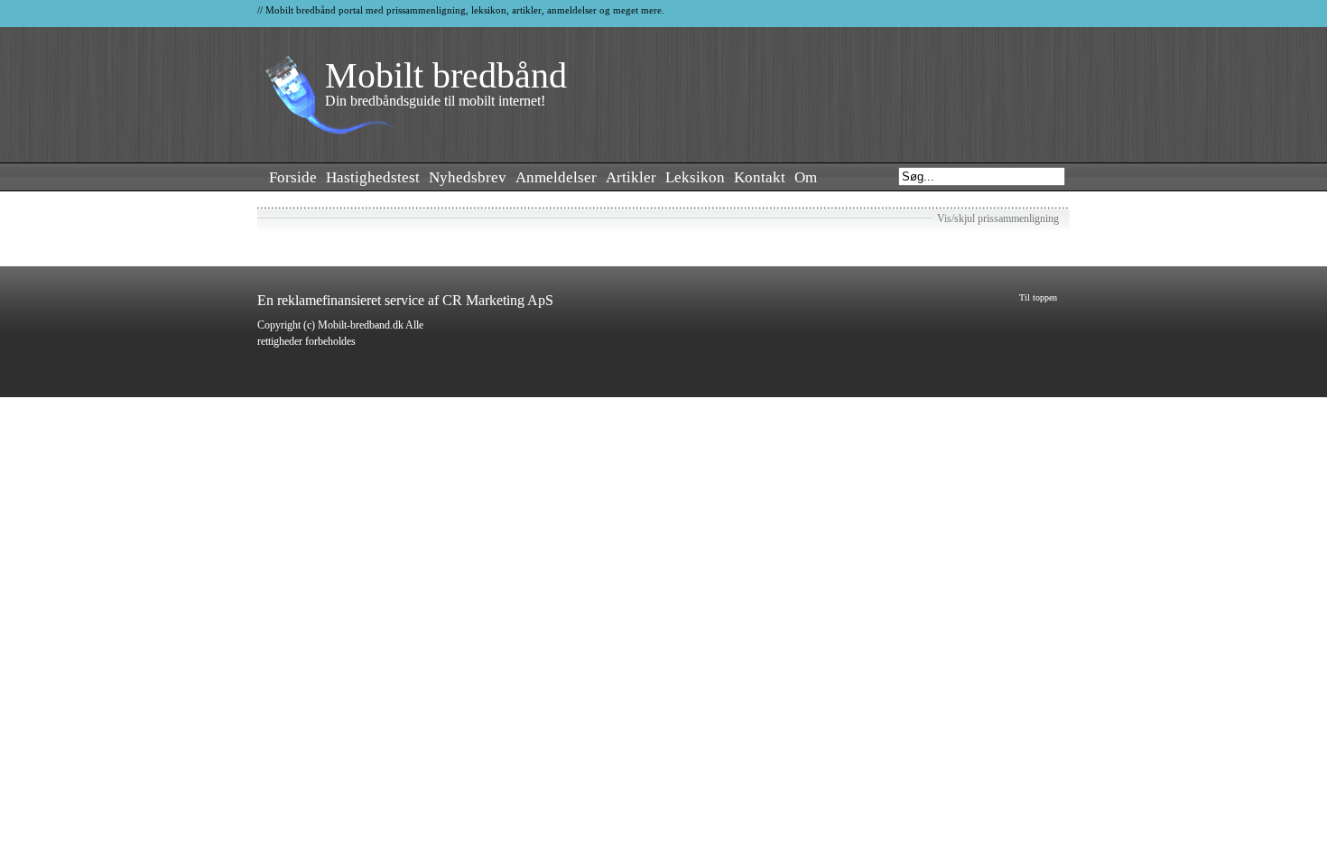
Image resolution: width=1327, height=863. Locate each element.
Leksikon (695, 177)
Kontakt (759, 177)
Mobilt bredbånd (446, 76)
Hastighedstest (373, 177)
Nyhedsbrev (467, 177)
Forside (293, 177)
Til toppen (1038, 297)
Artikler (631, 177)
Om (805, 177)
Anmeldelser (556, 177)
